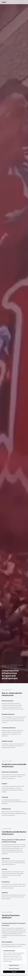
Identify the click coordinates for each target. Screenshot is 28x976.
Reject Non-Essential (14, 968)
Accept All (14, 971)
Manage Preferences (14, 965)
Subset (4, 2)
